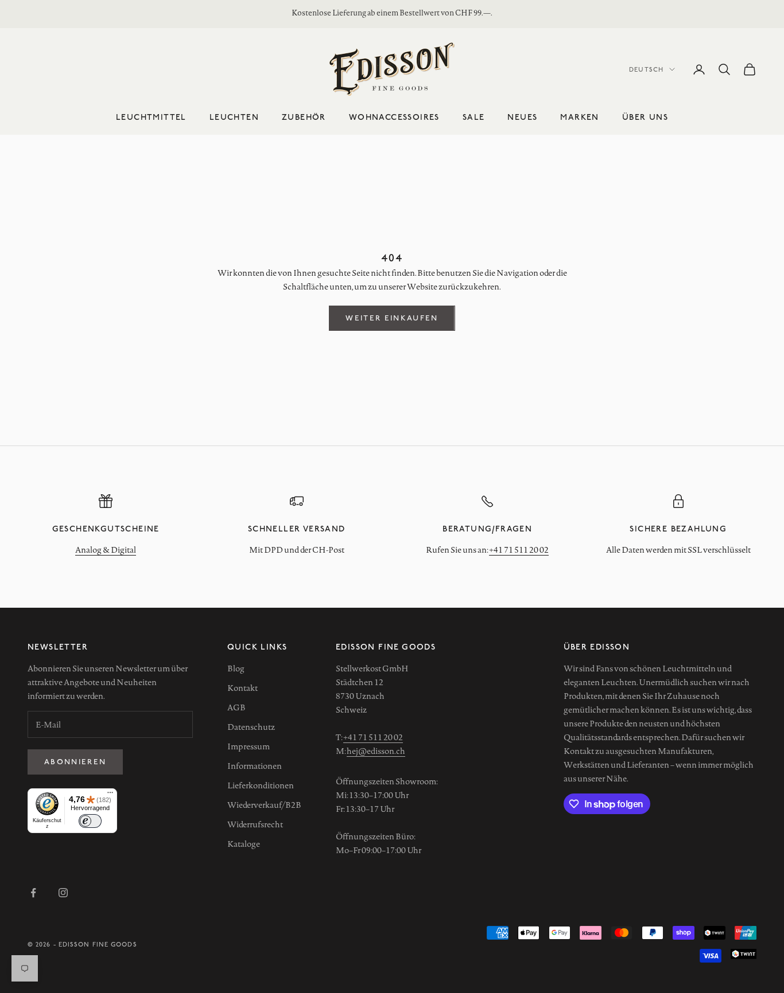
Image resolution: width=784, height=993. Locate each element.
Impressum (248, 746)
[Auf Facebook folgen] (33, 892)
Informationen (254, 766)
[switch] (90, 821)
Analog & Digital (105, 550)
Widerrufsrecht (255, 824)
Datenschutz (251, 727)
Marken (579, 116)
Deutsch (646, 69)
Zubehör (304, 116)
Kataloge (243, 844)
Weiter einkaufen (392, 317)
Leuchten (234, 116)
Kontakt (242, 688)
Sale (474, 116)
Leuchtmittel (151, 116)
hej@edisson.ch (376, 751)
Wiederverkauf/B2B (264, 805)
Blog (235, 668)
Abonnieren (75, 761)
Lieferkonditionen (260, 785)
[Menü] (110, 795)
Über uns (645, 116)
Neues (522, 116)
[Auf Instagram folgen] (63, 892)
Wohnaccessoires (394, 116)
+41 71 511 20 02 (519, 550)
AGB (236, 707)
